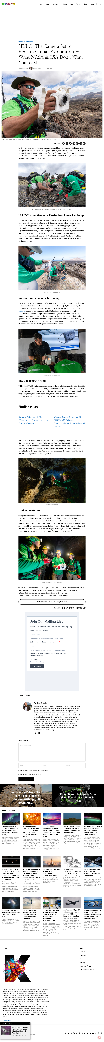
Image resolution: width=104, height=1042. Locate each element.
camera (21, 311)
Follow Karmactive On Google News (52, 602)
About (82, 948)
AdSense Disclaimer (87, 970)
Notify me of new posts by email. (31, 774)
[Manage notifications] (99, 1037)
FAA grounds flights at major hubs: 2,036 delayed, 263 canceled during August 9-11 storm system (92, 914)
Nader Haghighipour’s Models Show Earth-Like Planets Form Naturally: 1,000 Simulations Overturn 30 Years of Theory (31, 874)
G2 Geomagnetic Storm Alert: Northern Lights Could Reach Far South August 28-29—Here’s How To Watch (31, 831)
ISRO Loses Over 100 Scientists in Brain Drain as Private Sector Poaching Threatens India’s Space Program (51, 915)
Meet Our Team (85, 966)
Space (20, 41)
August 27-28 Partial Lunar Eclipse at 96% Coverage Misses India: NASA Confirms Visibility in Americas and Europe (10, 874)
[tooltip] (63, 143)
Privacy (82, 962)
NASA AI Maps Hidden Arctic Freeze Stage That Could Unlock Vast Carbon (20, 1030)
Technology (28, 41)
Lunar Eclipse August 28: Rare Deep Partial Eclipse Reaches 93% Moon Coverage (71, 829)
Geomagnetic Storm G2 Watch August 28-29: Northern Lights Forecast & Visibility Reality (10, 830)
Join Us (82, 952)
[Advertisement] (52, 23)
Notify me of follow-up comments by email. (34, 770)
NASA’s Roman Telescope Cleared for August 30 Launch (72, 871)
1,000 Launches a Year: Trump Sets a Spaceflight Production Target (51, 872)
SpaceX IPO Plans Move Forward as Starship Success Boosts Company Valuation (29, 914)
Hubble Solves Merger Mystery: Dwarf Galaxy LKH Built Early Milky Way (11, 913)
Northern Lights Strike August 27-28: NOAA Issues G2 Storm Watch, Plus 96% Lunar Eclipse (93, 830)
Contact (82, 959)
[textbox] (26, 1003)
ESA (48, 233)
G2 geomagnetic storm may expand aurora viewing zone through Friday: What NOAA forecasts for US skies (52, 831)
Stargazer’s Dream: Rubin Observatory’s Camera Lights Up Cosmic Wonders (33, 420)
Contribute (83, 955)
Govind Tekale (37, 68)
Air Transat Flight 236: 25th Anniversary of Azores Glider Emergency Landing (72, 913)
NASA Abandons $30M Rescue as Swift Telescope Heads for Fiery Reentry (92, 872)
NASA (28, 695)
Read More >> (7, 1021)
